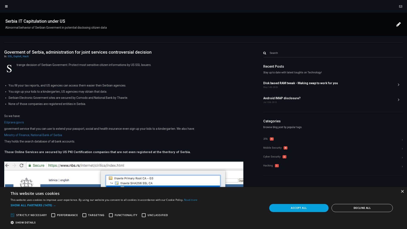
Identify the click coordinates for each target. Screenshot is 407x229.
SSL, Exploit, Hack (18, 56)
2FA (267, 138)
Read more (191, 200)
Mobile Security (274, 147)
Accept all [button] (299, 208)
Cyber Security (274, 156)
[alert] (203, 208)
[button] (104, 205)
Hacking (270, 165)
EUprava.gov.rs (14, 122)
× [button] (402, 191)
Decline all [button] (362, 208)
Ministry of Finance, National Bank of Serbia (33, 135)
